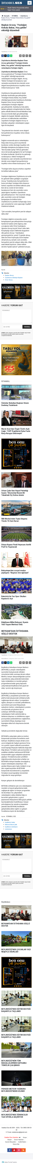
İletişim (10, 1140)
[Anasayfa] (20, 1137)
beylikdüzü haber (10, 822)
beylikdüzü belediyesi (11, 827)
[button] (23, 55)
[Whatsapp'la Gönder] (11, 55)
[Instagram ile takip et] (18, 1150)
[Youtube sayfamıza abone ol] (14, 1150)
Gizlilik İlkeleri (22, 1142)
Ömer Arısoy (9, 280)
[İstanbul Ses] (11, 3)
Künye (25, 1137)
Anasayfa (6, 16)
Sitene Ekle (16, 1144)
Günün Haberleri (19, 1140)
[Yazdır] (20, 55)
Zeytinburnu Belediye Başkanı (14, 277)
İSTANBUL (15, 16)
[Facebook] (2, 55)
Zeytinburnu (24, 16)
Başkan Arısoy (9, 275)
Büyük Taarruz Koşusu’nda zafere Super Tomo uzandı (18, 9)
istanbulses (8, 829)
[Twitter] (5, 55)
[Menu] (29, 3)
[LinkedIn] (8, 55)
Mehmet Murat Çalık (11, 824)
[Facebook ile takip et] (9, 1150)
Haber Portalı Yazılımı (10, 1162)
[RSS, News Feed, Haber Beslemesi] (23, 1150)
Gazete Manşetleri (10, 1142)
